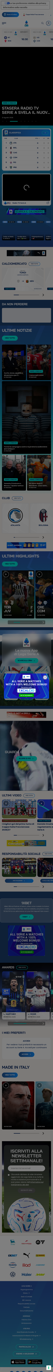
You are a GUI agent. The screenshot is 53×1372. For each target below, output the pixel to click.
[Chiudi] (45, 677)
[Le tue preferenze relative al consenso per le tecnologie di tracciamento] (48, 1367)
